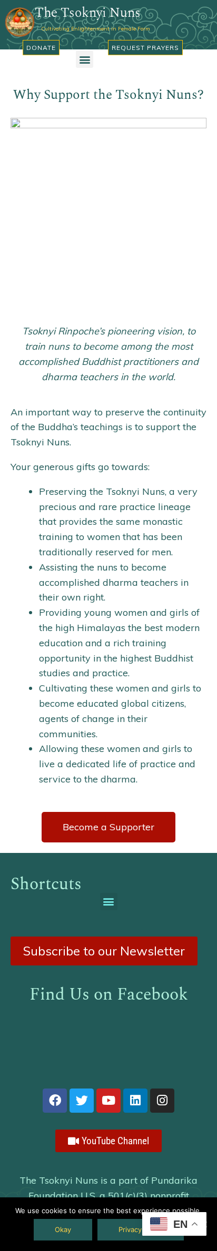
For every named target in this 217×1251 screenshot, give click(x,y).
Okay (63, 1229)
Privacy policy (141, 1229)
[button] (84, 59)
